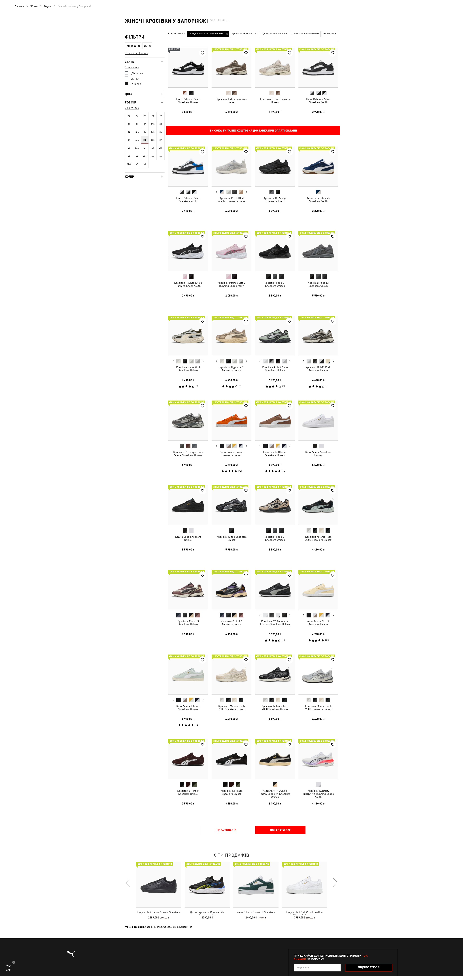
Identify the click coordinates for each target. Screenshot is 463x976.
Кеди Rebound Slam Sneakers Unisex (188, 101)
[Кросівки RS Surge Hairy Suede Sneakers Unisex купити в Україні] (188, 420)
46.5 (129, 164)
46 (161, 156)
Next (246, 192)
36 (161, 132)
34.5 (137, 132)
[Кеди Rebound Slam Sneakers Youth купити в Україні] (318, 67)
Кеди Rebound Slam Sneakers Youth (318, 101)
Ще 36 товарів (226, 830)
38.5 (152, 140)
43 (129, 156)
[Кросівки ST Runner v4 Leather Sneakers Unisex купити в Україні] (275, 590)
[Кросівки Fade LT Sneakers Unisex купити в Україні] (275, 251)
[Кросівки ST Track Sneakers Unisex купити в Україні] (188, 759)
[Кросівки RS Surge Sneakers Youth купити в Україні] (275, 166)
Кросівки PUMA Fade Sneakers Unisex (275, 369)
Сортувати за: (176, 34)
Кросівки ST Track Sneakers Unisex (188, 792)
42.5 (160, 148)
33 (161, 124)
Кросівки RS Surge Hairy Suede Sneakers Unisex (188, 453)
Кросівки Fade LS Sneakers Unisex (188, 623)
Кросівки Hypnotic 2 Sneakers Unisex (188, 369)
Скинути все (132, 67)
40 (129, 148)
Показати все (280, 830)
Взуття (48, 6)
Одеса (166, 926)
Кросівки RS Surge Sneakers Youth (275, 199)
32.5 (152, 124)
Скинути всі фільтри (136, 53)
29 (161, 116)
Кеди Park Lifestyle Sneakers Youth (318, 199)
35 (145, 132)
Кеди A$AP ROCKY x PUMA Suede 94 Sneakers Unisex (275, 793)
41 (145, 148)
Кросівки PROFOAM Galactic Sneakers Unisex (231, 199)
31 (137, 124)
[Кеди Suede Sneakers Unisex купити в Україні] (318, 420)
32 (145, 124)
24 (129, 116)
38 (144, 140)
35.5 (152, 132)
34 (129, 132)
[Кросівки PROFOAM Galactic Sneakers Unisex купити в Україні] (231, 166)
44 (137, 156)
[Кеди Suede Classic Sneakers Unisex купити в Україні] (231, 420)
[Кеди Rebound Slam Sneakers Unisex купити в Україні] (188, 67)
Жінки (34, 6)
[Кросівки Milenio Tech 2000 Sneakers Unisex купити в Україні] (318, 505)
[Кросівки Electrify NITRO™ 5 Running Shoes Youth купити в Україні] (318, 759)
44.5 (144, 156)
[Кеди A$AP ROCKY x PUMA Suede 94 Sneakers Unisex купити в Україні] (275, 759)
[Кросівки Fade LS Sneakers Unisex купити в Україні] (188, 590)
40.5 (137, 148)
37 (129, 140)
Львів (174, 926)
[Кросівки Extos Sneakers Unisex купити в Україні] (231, 67)
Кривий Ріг (185, 926)
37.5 (137, 140)
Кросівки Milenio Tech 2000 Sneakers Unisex (318, 538)
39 (161, 140)
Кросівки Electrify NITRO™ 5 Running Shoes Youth (318, 793)
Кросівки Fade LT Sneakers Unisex (275, 284)
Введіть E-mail (303, 968)
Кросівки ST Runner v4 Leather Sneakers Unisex (275, 623)
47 (137, 164)
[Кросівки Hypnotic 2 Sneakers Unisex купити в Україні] (188, 336)
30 (129, 124)
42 (153, 148)
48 (145, 164)
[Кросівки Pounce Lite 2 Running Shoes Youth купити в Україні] (188, 251)
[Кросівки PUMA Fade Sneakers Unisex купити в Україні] (275, 336)
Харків (149, 926)
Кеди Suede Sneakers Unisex (318, 453)
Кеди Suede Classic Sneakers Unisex (231, 453)
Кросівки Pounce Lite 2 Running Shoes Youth (188, 284)
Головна (19, 6)
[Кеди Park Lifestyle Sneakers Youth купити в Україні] (318, 166)
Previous (216, 191)
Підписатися (369, 967)
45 (153, 156)
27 (145, 116)
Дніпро (158, 926)
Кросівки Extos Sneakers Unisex (232, 101)
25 (137, 116)
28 (153, 116)
